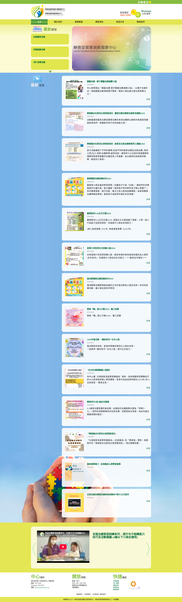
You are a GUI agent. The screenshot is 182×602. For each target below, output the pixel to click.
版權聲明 (79, 594)
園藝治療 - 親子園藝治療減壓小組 (102, 81)
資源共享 (120, 22)
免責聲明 (87, 594)
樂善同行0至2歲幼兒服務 (98, 402)
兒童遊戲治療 (39, 49)
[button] (34, 549)
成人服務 (116, 583)
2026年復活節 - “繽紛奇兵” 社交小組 (103, 339)
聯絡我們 (141, 22)
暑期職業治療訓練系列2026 (99, 178)
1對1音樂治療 (39, 62)
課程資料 (116, 585)
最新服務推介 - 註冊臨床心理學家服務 (104, 464)
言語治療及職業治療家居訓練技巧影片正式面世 (108, 494)
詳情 (148, 99)
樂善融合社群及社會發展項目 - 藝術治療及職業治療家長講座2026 (116, 113)
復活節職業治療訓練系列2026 (100, 279)
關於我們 (58, 22)
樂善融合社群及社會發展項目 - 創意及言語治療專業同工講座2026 (116, 144)
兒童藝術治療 (39, 37)
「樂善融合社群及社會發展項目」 (102, 434)
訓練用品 (116, 587)
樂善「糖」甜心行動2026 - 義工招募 (103, 309)
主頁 (39, 22)
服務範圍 (79, 22)
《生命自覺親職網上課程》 (99, 370)
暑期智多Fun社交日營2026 (99, 213)
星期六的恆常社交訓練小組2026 (101, 248)
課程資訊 (99, 22)
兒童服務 (116, 581)
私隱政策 (96, 594)
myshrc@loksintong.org (42, 587)
